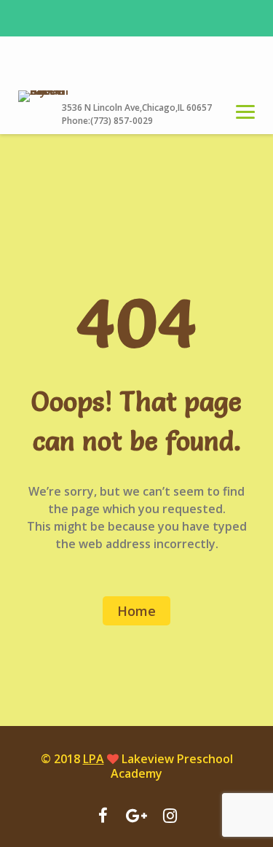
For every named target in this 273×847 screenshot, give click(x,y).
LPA (93, 759)
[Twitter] (170, 817)
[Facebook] (103, 817)
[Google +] (137, 817)
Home (136, 611)
